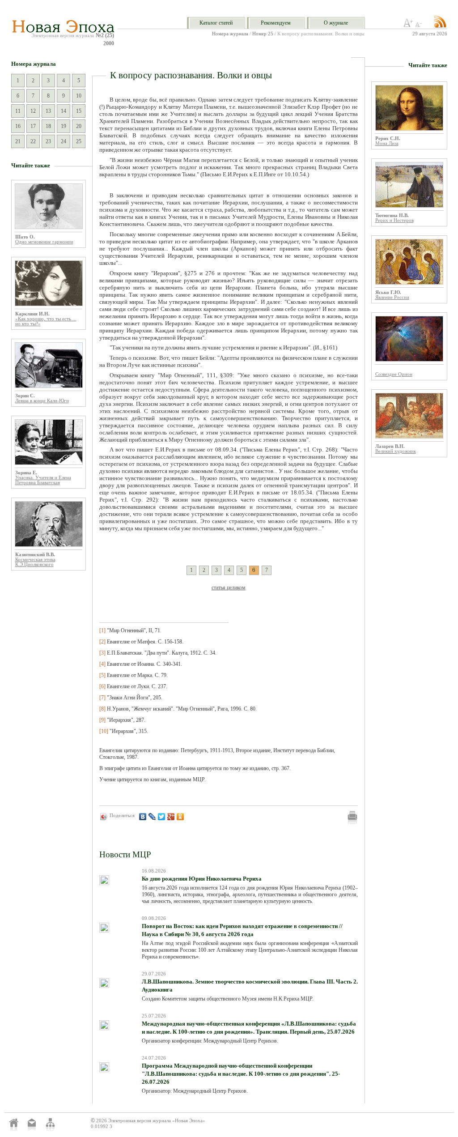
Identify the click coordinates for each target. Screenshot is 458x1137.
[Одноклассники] (180, 816)
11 (18, 111)
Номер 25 (262, 33)
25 (78, 141)
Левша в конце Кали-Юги (42, 400)
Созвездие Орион (393, 374)
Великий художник (395, 451)
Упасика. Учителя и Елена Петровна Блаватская (43, 480)
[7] (102, 697)
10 (78, 96)
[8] (102, 709)
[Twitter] (161, 816)
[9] (102, 720)
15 (78, 111)
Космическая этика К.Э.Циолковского (35, 562)
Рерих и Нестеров (394, 220)
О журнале (336, 23)
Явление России (392, 297)
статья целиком (229, 587)
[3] (102, 653)
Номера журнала (230, 33)
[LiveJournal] (152, 816)
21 (18, 141)
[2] (102, 642)
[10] (103, 731)
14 (63, 111)
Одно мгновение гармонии (44, 241)
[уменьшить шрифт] (420, 25)
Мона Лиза (387, 143)
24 (63, 141)
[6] (102, 686)
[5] (102, 675)
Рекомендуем (276, 23)
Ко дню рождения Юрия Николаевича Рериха (202, 878)
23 (48, 141)
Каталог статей (216, 23)
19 (63, 126)
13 (48, 111)
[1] (102, 630)
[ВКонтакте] (143, 816)
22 (33, 141)
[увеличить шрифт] (408, 25)
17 (33, 126)
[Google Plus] (171, 816)
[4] (102, 664)
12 (33, 111)
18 (48, 126)
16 (18, 126)
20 (78, 126)
